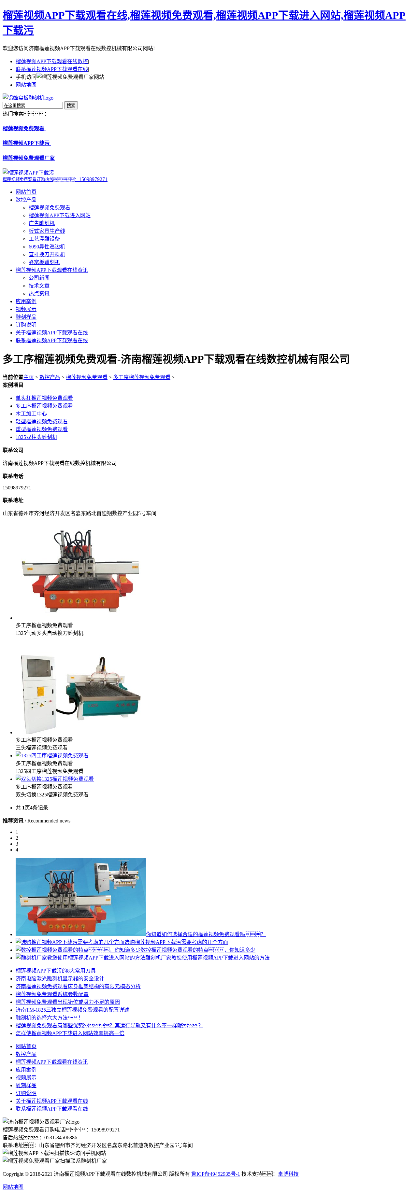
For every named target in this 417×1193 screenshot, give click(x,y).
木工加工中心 (31, 413)
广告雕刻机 (42, 223)
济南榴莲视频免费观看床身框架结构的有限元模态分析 (78, 986)
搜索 (71, 105)
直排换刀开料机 (47, 254)
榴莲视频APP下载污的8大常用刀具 (56, 971)
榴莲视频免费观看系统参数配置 (52, 994)
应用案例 (26, 301)
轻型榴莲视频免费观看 (42, 421)
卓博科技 (288, 1174)
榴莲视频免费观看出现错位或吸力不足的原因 (68, 1002)
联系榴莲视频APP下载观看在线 (52, 69)
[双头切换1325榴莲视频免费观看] (55, 779)
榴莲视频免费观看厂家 (29, 158)
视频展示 (26, 309)
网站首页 (26, 192)
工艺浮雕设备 (44, 239)
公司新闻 (39, 278)
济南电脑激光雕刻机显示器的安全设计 (60, 978)
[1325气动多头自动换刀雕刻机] (81, 618)
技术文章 (39, 285)
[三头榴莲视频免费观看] (81, 732)
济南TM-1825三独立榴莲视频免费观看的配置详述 (72, 1010)
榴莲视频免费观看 (24, 128)
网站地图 (26, 85)
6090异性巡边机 (47, 246)
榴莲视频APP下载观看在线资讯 (52, 270)
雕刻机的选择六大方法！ (49, 1017)
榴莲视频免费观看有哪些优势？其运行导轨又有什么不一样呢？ (109, 1025)
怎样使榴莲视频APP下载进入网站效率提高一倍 (70, 1033)
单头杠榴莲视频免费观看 (44, 398)
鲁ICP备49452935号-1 (215, 1174)
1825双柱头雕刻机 (36, 437)
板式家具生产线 (47, 231)
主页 (28, 377)
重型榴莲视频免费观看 (42, 429)
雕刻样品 (26, 317)
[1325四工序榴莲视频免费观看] (52, 755)
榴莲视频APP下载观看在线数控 (52, 61)
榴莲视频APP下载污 (27, 143)
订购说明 (26, 325)
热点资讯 (39, 293)
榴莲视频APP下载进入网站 (60, 215)
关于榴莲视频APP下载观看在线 (52, 332)
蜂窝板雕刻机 (44, 262)
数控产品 (26, 200)
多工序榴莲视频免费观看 (141, 377)
